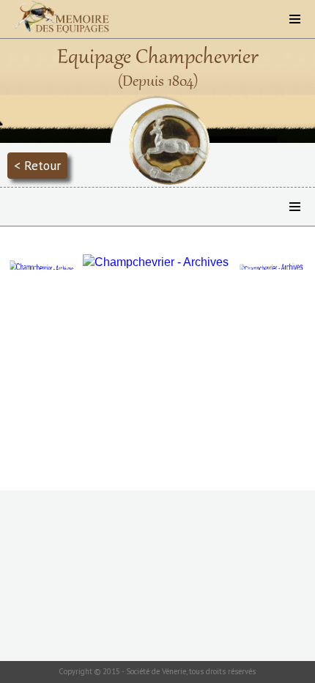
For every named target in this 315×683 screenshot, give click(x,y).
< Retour (37, 165)
